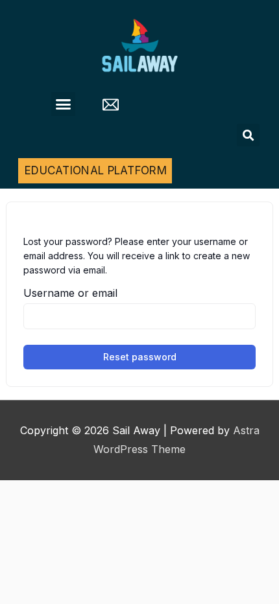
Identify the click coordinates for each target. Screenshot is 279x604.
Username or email (70, 292)
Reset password (139, 356)
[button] (63, 104)
